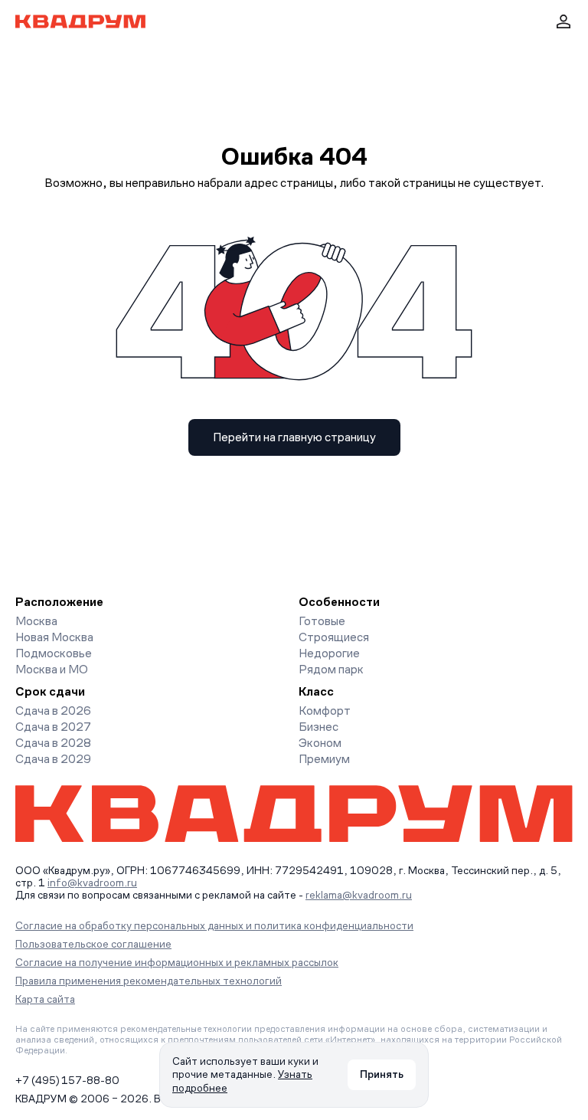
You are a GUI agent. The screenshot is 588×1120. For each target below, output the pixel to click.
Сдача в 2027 (53, 726)
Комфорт (325, 710)
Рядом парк (331, 669)
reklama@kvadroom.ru (358, 895)
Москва (36, 620)
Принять (381, 1074)
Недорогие (329, 653)
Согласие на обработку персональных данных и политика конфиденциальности (214, 925)
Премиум (324, 758)
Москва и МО (51, 669)
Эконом (320, 742)
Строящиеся (334, 637)
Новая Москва (54, 637)
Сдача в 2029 (53, 758)
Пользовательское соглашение (93, 944)
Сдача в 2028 (53, 742)
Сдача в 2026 (53, 710)
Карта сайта (45, 999)
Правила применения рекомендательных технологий (148, 980)
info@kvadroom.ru (92, 882)
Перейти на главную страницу (294, 437)
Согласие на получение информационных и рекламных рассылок (176, 962)
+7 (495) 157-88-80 (67, 1080)
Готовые (322, 620)
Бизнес (318, 726)
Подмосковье (53, 653)
